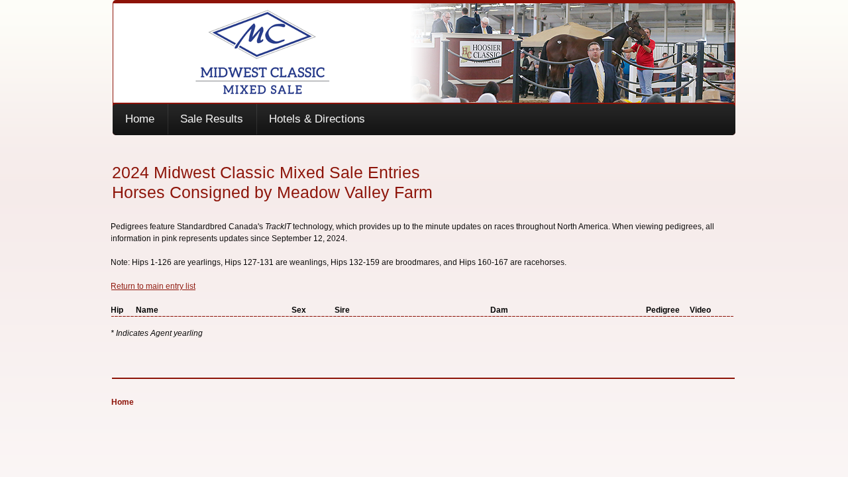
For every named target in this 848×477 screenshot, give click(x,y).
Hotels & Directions (317, 119)
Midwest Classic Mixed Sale (424, 53)
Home (139, 119)
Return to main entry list (153, 286)
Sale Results (211, 119)
